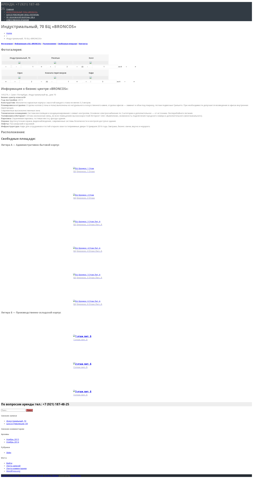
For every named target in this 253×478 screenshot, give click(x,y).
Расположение (49, 44)
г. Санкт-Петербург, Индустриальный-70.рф (22, 475)
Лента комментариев (16, 468)
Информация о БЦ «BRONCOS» (28, 44)
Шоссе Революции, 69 (17, 423)
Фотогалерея (7, 44)
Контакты (83, 44)
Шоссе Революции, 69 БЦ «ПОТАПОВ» (22, 14)
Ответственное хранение (17, 20)
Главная (10, 9)
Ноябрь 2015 (12, 439)
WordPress (75, 475)
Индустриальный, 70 (16, 421)
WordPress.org (13, 471)
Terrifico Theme (51, 475)
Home (9, 33)
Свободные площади (67, 44)
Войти (9, 463)
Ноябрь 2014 (12, 442)
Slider (8, 452)
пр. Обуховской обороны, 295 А (20, 17)
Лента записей (13, 465)
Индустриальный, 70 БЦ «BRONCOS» (22, 12)
